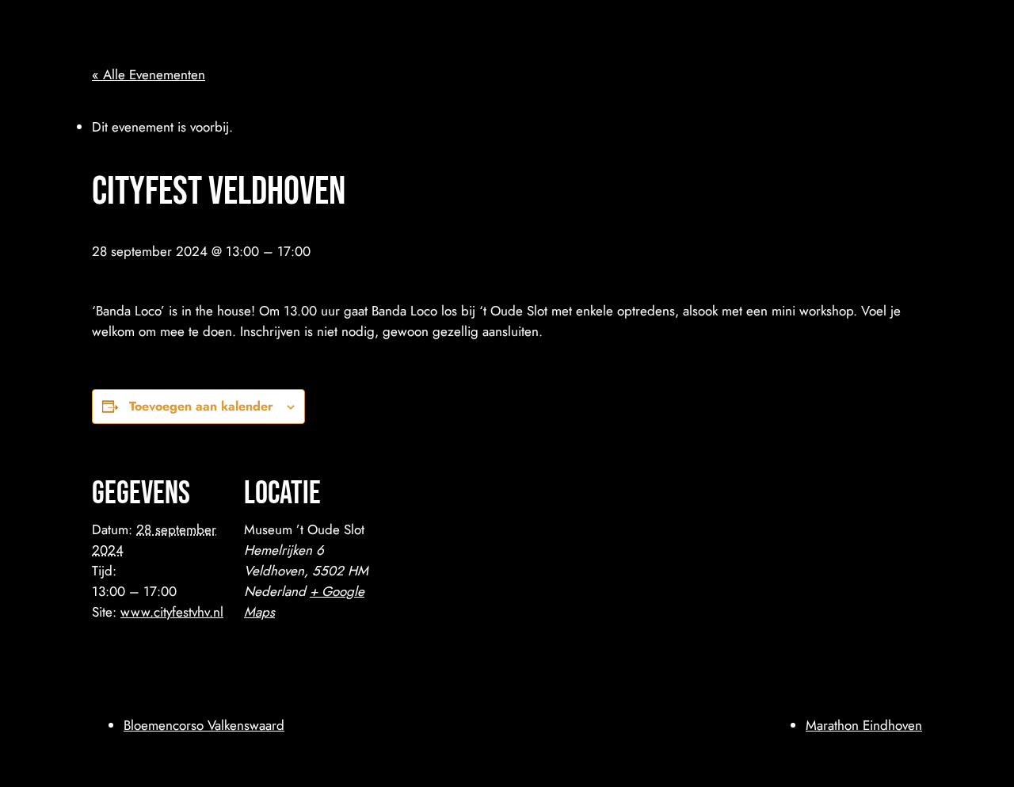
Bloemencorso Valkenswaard (204, 725)
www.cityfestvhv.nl (171, 611)
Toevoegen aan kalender (201, 406)
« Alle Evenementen (148, 74)
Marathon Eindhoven (864, 725)
